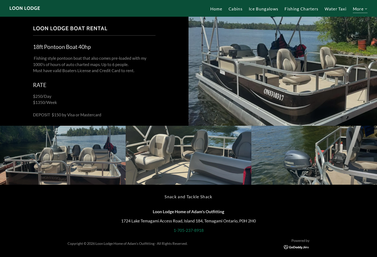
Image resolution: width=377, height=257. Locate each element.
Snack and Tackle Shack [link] (188, 196)
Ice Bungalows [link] (263, 8)
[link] (24, 8)
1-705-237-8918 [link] (189, 230)
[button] (360, 9)
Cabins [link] (235, 8)
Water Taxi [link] (335, 8)
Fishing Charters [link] (301, 8)
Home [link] (216, 8)
